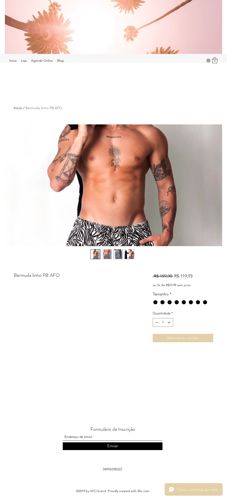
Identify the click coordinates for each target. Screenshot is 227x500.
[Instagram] (208, 60)
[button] (214, 60)
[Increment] (169, 322)
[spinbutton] (162, 322)
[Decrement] (156, 322)
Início (18, 108)
